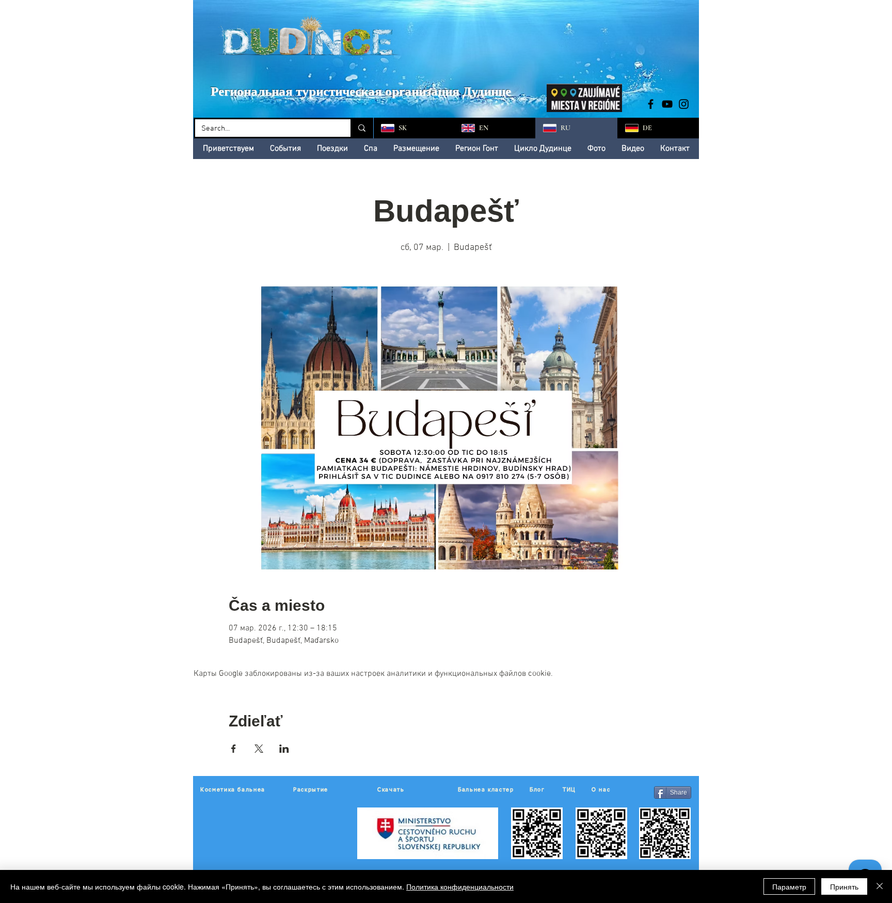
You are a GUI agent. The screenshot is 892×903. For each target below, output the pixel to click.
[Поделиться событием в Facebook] (233, 748)
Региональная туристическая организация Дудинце (361, 91)
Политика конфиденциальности (460, 886)
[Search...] (361, 128)
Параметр (789, 886)
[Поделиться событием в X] (259, 748)
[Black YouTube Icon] (667, 104)
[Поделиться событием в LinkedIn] (284, 748)
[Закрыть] (879, 886)
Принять (844, 886)
